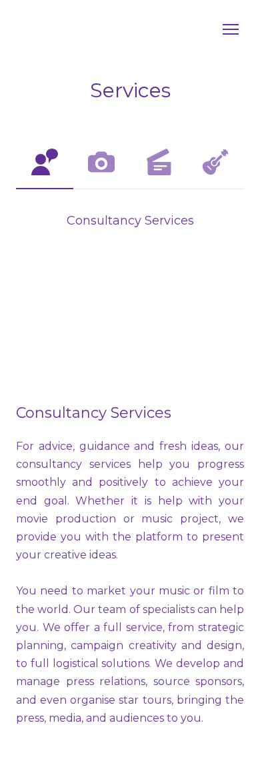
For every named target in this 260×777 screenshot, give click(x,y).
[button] (44, 162)
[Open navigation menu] (230, 29)
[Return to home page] (116, 29)
